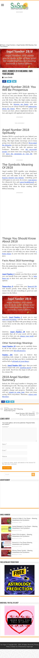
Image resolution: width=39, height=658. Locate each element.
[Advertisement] (19, 494)
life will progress (20, 350)
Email (4, 450)
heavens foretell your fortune (13, 177)
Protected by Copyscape (25, 646)
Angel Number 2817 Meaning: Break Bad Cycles (13, 409)
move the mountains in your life (19, 154)
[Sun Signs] (19, 5)
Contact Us (14, 646)
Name (4, 444)
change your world (27, 336)
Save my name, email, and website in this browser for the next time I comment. (18, 463)
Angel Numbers (10, 45)
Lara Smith (8, 77)
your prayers (32, 180)
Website (4, 456)
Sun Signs (3, 644)
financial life (32, 286)
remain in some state (16, 392)
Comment (5, 426)
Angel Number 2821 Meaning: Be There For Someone (25, 413)
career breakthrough (27, 182)
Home (3, 45)
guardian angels (25, 367)
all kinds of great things (20, 361)
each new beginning (9, 319)
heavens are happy (21, 104)
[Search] (33, 474)
